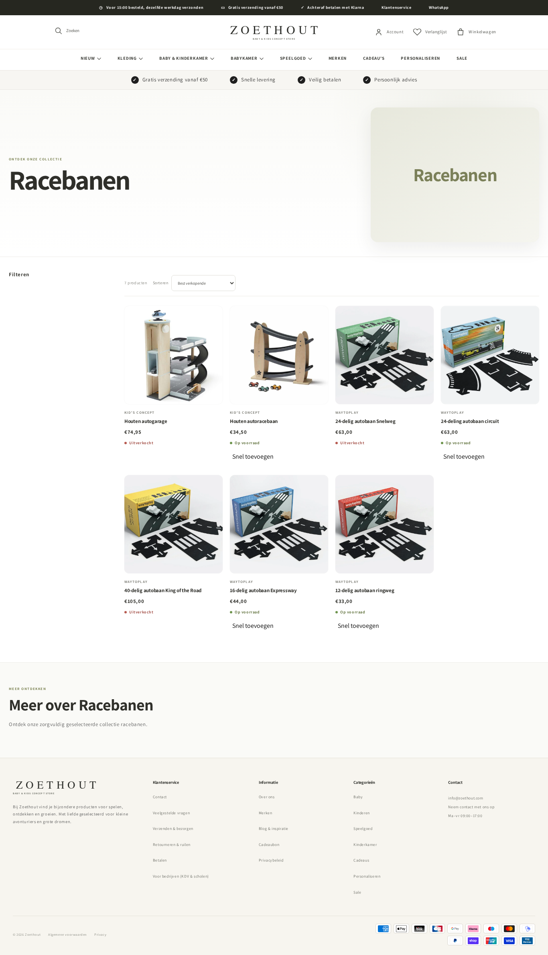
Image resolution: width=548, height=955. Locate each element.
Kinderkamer (365, 844)
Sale (462, 58)
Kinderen (361, 812)
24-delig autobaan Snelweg (365, 421)
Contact (160, 796)
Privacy (100, 934)
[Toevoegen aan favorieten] (210, 319)
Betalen (160, 860)
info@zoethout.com (465, 798)
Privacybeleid (271, 860)
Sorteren (160, 282)
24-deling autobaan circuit (470, 421)
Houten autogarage (145, 421)
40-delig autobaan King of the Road (162, 590)
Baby (358, 796)
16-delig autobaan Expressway (263, 590)
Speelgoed (362, 828)
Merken (338, 58)
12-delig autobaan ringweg (364, 590)
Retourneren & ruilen (172, 844)
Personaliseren (420, 58)
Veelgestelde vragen (171, 812)
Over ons (267, 796)
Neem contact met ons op (471, 806)
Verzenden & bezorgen (173, 828)
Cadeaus (361, 860)
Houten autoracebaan (254, 421)
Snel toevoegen (253, 456)
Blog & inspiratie (273, 828)
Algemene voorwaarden (67, 934)
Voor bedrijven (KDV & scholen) (181, 876)
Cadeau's (373, 58)
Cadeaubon (269, 844)
